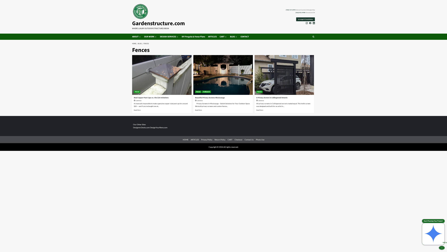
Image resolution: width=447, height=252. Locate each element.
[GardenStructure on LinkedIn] (314, 23)
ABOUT (135, 36)
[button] (313, 37)
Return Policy (220, 139)
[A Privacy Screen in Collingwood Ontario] (284, 75)
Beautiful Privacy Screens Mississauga (210, 97)
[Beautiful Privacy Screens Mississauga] (223, 75)
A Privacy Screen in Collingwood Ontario (271, 97)
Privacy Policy (206, 139)
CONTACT (244, 36)
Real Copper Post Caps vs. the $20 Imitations (151, 97)
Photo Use (260, 139)
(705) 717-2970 (291, 10)
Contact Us (249, 139)
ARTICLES (212, 36)
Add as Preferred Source (444, 242)
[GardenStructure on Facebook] (310, 23)
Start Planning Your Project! (433, 221)
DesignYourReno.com (158, 127)
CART (222, 36)
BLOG (232, 36)
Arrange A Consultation (305, 19)
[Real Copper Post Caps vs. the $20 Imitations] (162, 75)
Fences (137, 92)
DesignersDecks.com (141, 127)
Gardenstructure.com (158, 23)
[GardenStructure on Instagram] (307, 23)
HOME (185, 139)
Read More (137, 110)
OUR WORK (149, 36)
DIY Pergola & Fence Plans (193, 36)
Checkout (238, 139)
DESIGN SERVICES (168, 36)
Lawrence (138, 101)
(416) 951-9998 (300, 12)
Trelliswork (206, 92)
